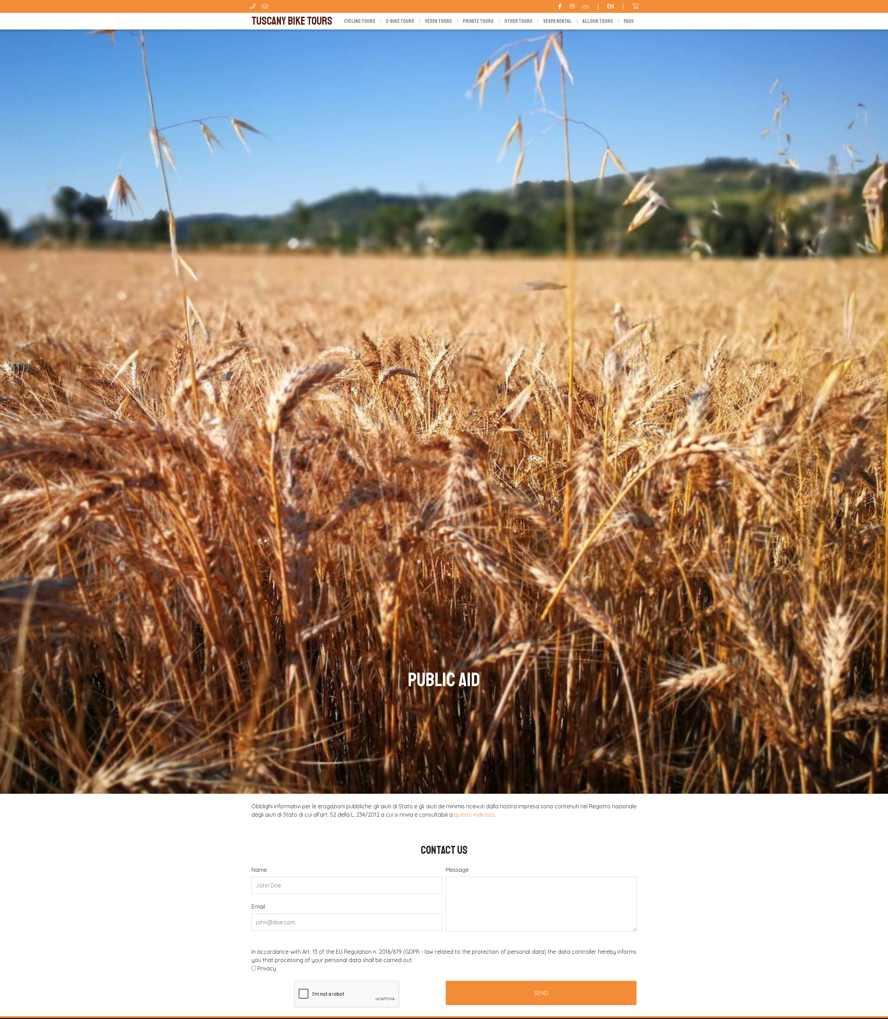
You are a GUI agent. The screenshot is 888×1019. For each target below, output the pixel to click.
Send (541, 992)
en (610, 6)
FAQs (629, 21)
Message (457, 869)
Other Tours (518, 21)
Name (259, 869)
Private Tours (478, 21)
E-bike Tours (400, 21)
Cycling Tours (359, 21)
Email (258, 906)
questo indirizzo (474, 814)
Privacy (266, 968)
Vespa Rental (557, 21)
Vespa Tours (438, 21)
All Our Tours (597, 21)
